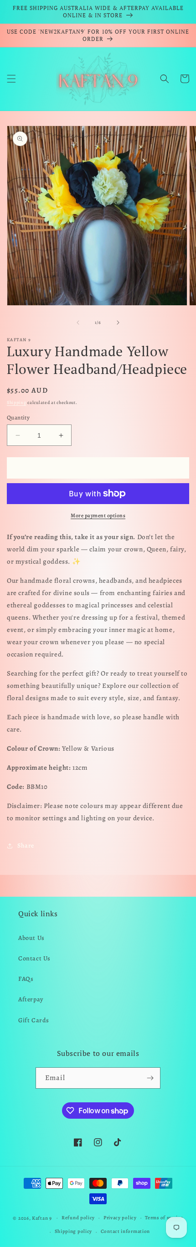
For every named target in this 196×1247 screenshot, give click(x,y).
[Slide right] (118, 323)
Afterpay (30, 999)
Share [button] (25, 845)
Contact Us (34, 958)
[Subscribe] (150, 1078)
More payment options (98, 515)
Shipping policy (74, 1231)
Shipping (16, 402)
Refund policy (78, 1217)
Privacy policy (120, 1217)
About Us (31, 938)
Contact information (125, 1231)
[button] (11, 79)
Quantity (18, 417)
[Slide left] (78, 323)
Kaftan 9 (42, 1217)
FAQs (25, 978)
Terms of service (164, 1217)
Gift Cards (33, 1020)
